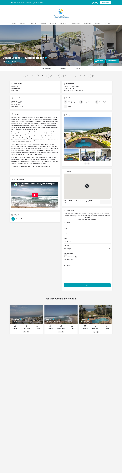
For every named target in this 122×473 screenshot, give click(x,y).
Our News (87, 23)
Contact (97, 23)
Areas (52, 23)
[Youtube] (97, 3)
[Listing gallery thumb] (87, 132)
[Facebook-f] (93, 3)
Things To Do (76, 23)
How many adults (68, 253)
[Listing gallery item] (71, 155)
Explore (63, 23)
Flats (32, 23)
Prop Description (46, 68)
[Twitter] (95, 3)
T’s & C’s (107, 23)
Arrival (65, 238)
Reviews (63, 68)
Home (14, 23)
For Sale (43, 23)
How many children (69, 257)
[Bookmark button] (28, 332)
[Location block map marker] (87, 186)
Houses (22, 23)
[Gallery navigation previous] (85, 163)
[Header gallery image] (20, 45)
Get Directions (105, 202)
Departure (66, 245)
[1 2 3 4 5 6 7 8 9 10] (87, 255)
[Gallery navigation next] (88, 163)
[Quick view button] (24, 332)
